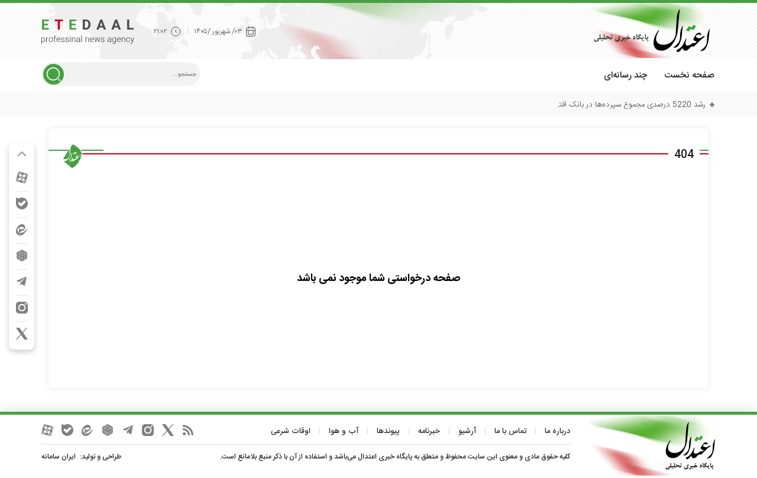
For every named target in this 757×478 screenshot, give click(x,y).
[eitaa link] (22, 229)
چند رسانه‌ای (625, 75)
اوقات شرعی (290, 431)
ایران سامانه (58, 457)
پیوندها (388, 431)
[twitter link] (22, 334)
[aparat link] (22, 177)
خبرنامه (429, 431)
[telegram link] (22, 282)
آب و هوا (343, 431)
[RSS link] (188, 430)
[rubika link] (22, 255)
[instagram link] (22, 308)
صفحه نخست (689, 75)
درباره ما (557, 431)
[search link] (53, 74)
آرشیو (467, 431)
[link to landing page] (648, 30)
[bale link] (22, 203)
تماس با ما (510, 431)
